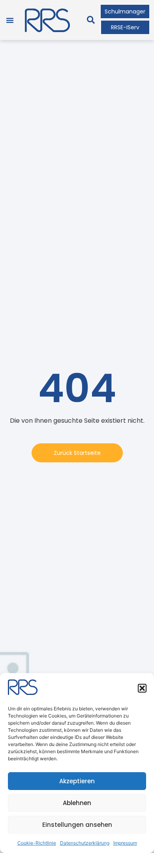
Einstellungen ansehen (77, 825)
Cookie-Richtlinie (36, 843)
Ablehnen (77, 803)
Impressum (125, 843)
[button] (142, 688)
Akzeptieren (77, 781)
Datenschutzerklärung (84, 843)
